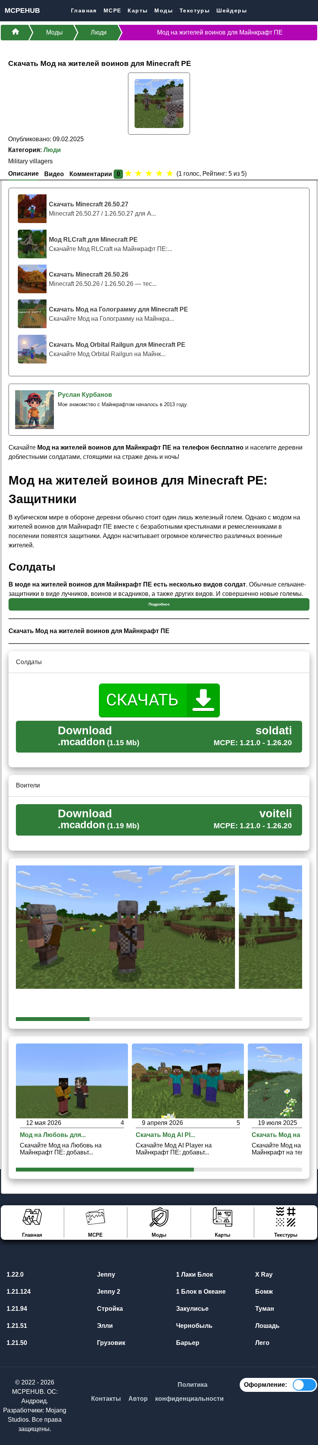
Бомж (263, 1291)
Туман (264, 1308)
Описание (23, 173)
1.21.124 (18, 1291)
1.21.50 (16, 1342)
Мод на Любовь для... (53, 1135)
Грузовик (110, 1342)
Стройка (109, 1308)
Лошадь (267, 1325)
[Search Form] (311, 10)
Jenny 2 (107, 1291)
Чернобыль (194, 1325)
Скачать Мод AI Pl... (165, 1135)
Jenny (105, 1274)
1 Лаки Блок (194, 1274)
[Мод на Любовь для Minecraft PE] (72, 1080)
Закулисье (192, 1308)
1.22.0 (14, 1274)
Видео (54, 174)
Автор (138, 1398)
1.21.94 (16, 1308)
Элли (104, 1325)
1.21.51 (16, 1325)
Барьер (187, 1342)
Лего (262, 1342)
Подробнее (159, 604)
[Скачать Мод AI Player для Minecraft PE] (188, 1080)
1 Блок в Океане (200, 1291)
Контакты (106, 1398)
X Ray (263, 1274)
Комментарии (94, 174)
